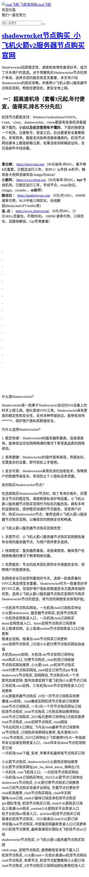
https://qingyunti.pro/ (30, 164)
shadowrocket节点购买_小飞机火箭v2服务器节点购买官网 (43, 45)
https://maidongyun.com (33, 195)
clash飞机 (44, 4)
